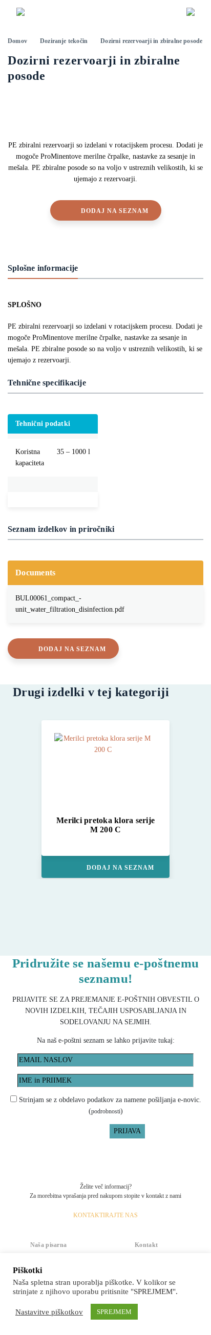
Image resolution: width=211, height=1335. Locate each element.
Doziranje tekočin (64, 41)
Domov (17, 41)
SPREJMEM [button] (114, 1312)
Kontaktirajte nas (105, 1215)
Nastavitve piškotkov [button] (49, 1312)
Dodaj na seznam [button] (115, 210)
